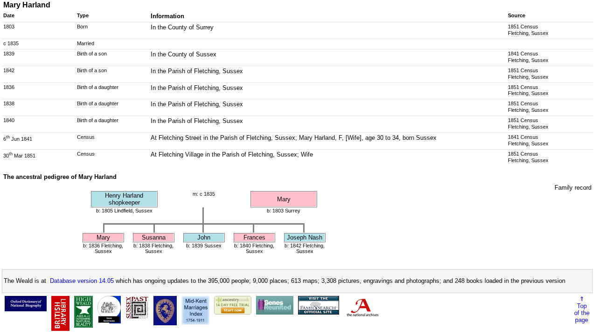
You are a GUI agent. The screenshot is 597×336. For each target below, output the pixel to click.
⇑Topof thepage (582, 309)
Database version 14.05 (82, 280)
